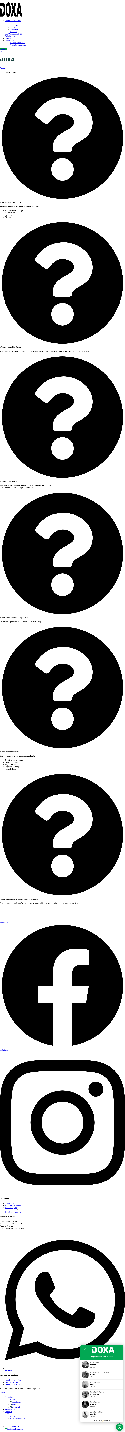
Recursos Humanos (17, 43)
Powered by (102, 1421)
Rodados (13, 32)
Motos (14, 1404)
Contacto (3, 49)
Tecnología (14, 25)
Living (12, 27)
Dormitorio (14, 29)
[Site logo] (11, 16)
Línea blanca (15, 23)
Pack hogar (16, 1402)
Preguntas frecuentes (18, 45)
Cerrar (2, 1393)
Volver (12, 1399)
